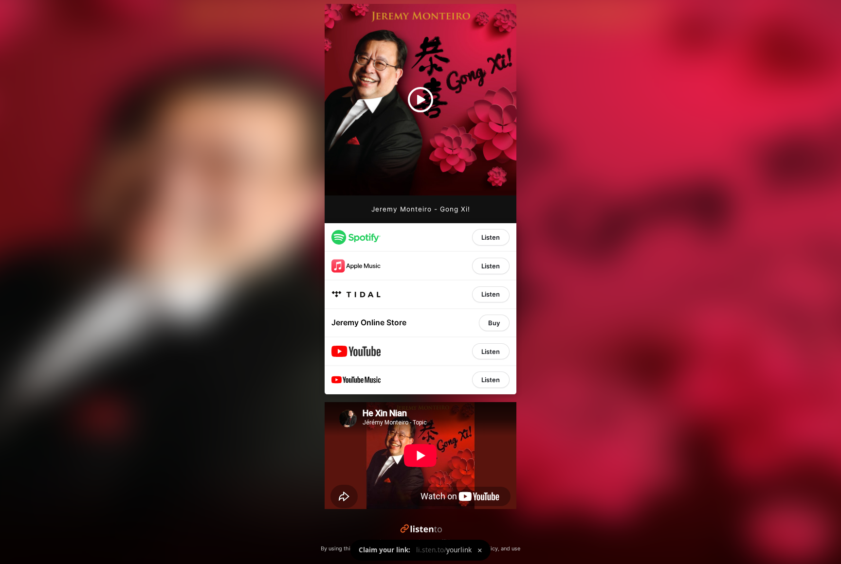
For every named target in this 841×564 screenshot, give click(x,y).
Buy (494, 323)
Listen (490, 237)
